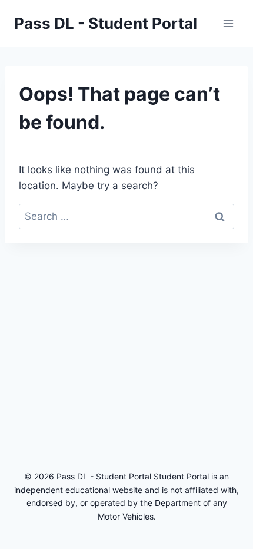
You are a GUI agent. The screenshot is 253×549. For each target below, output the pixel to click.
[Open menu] (228, 23)
